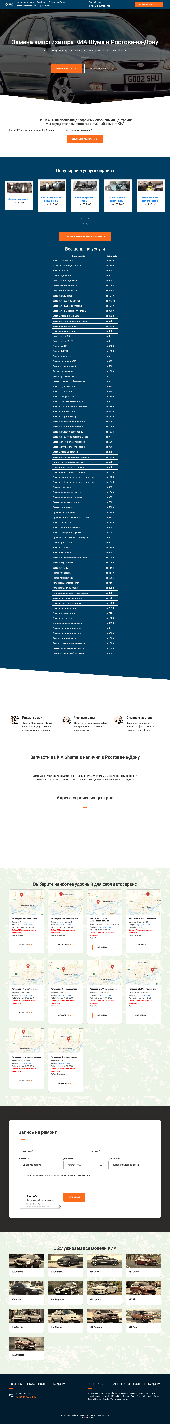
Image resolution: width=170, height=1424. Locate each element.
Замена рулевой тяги (64, 386)
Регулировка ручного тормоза (69, 467)
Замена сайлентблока (64, 411)
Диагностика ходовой (64, 366)
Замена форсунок (62, 522)
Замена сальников (63, 296)
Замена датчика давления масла (70, 321)
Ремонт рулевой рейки (65, 376)
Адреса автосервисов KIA (27, 6)
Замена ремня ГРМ (63, 260)
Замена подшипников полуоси (69, 401)
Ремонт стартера (62, 573)
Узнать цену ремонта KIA (83, 139)
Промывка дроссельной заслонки (71, 517)
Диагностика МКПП (63, 341)
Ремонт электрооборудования (69, 643)
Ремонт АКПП (60, 346)
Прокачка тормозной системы (69, 462)
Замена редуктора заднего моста (70, 437)
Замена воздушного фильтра (68, 532)
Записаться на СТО (147, 4)
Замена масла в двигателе (67, 628)
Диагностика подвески (65, 280)
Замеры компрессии (64, 331)
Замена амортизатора (64, 396)
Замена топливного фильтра (68, 527)
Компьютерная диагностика (68, 265)
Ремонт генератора (63, 578)
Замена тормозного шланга (67, 497)
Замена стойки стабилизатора (69, 381)
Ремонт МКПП (60, 351)
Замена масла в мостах (65, 452)
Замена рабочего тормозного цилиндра (74, 482)
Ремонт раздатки (62, 356)
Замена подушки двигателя (67, 306)
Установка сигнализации (66, 588)
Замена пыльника (18, 199)
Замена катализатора (64, 608)
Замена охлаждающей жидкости (70, 557)
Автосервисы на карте (100, 68)
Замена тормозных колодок (68, 502)
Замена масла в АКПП (64, 361)
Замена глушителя (62, 618)
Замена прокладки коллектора (69, 311)
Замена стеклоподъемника (67, 603)
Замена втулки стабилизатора (69, 447)
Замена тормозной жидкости (68, 648)
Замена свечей (61, 270)
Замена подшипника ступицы (68, 426)
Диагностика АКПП (63, 336)
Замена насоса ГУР (63, 547)
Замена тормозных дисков (67, 492)
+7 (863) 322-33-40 (99, 6)
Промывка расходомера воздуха (70, 537)
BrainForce (91, 1417)
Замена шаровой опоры (65, 416)
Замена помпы (61, 568)
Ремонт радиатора (63, 542)
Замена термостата (63, 562)
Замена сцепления (63, 507)
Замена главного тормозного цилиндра (74, 477)
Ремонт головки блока (65, 285)
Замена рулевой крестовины (68, 432)
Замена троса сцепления (66, 326)
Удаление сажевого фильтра (68, 623)
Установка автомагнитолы (67, 583)
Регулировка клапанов (65, 290)
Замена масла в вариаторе (67, 633)
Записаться (24, 945)
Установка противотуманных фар (70, 593)
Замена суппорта (62, 487)
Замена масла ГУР (62, 552)
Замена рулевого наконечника (69, 421)
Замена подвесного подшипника (70, 406)
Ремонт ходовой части (65, 638)
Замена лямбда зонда (64, 613)
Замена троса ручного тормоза (69, 472)
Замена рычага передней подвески (71, 457)
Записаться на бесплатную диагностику (83, 237)
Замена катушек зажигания (67, 598)
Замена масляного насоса (67, 316)
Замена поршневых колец (66, 301)
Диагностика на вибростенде (68, 653)
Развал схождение (63, 371)
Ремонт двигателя (62, 275)
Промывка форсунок (64, 512)
